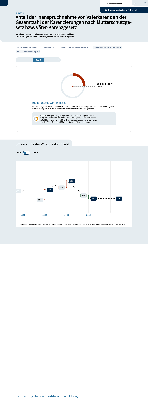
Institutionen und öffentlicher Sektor (75, 47)
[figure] (74, 191)
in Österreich (121, 10)
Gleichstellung (49, 47)
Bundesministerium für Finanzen (107, 47)
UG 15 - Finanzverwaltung (26, 52)
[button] (4, 3)
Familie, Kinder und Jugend (27, 47)
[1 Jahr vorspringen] (57, 60)
